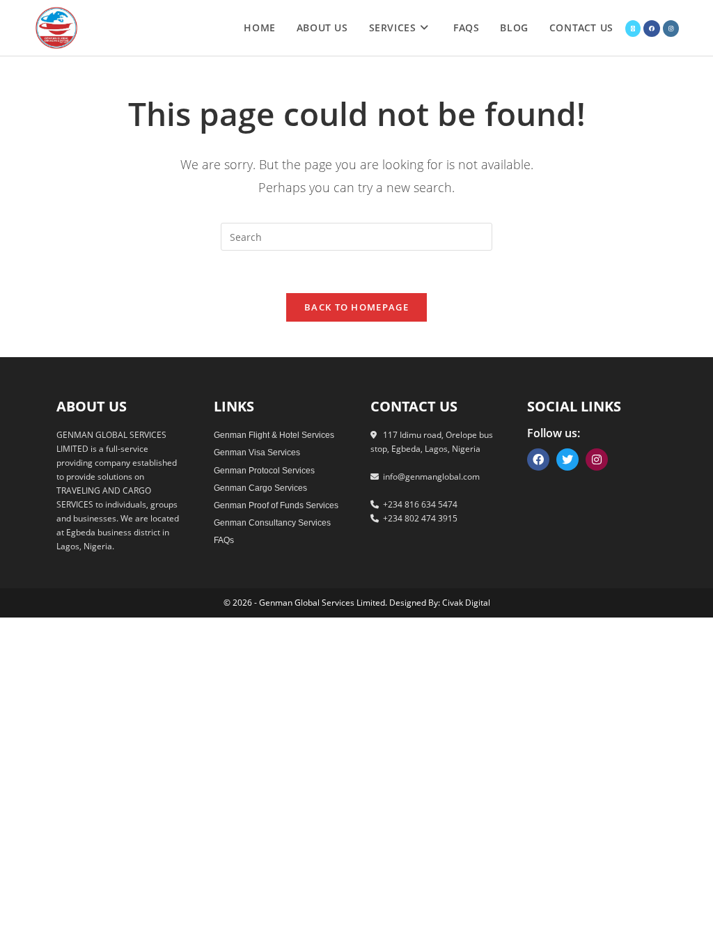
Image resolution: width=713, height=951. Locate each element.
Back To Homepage (356, 307)
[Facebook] (538, 459)
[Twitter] (567, 459)
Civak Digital (466, 602)
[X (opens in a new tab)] (633, 28)
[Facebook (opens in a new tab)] (651, 28)
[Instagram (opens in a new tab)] (671, 28)
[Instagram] (597, 459)
